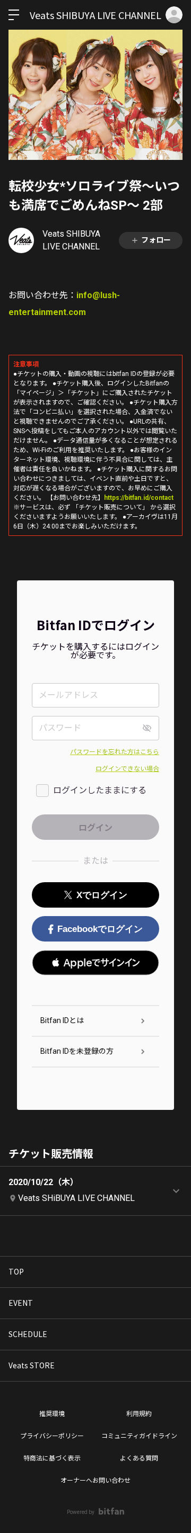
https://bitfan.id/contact (138, 497)
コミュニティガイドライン (139, 1436)
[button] (95, 962)
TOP (16, 1271)
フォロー (156, 240)
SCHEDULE (27, 1334)
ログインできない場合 (127, 769)
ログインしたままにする (99, 790)
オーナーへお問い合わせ (95, 1480)
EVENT (20, 1302)
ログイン (174, 14)
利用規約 (139, 1414)
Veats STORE (31, 1365)
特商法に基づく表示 (52, 1458)
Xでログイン (101, 895)
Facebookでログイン (100, 929)
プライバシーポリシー (52, 1436)
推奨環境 (52, 1414)
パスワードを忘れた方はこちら (114, 752)
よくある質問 (139, 1458)
